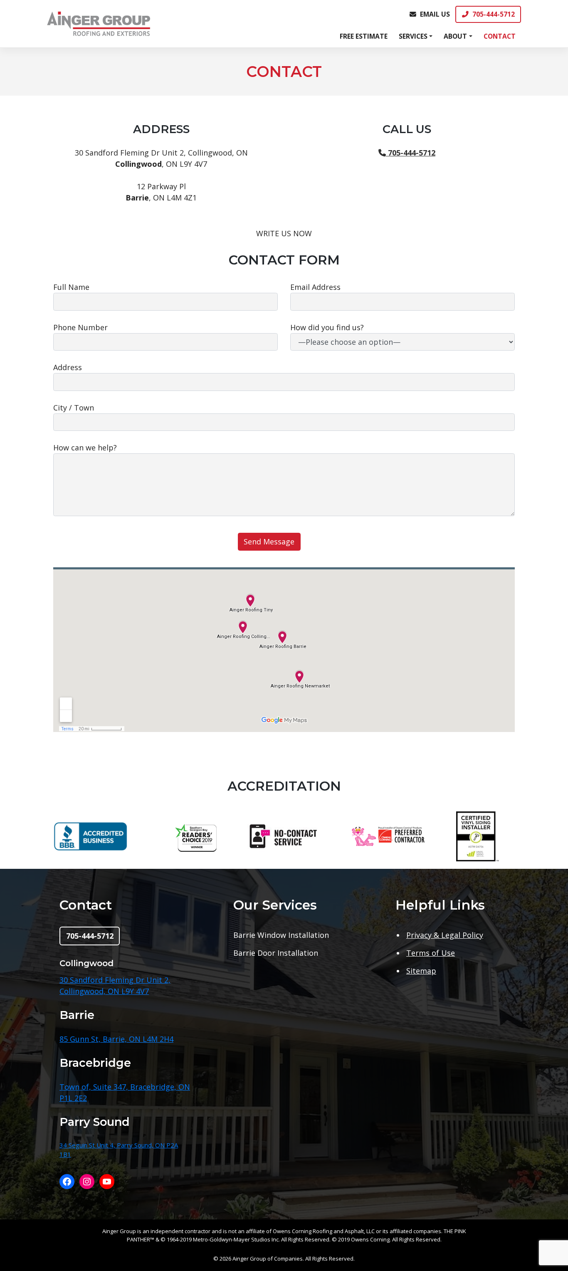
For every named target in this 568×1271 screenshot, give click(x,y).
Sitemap (421, 971)
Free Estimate (364, 36)
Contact (500, 36)
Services (413, 36)
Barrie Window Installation (281, 935)
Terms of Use (430, 953)
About (455, 36)
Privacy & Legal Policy (444, 935)
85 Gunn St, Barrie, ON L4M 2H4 (116, 1039)
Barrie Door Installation (275, 953)
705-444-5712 (493, 14)
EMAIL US (435, 14)
